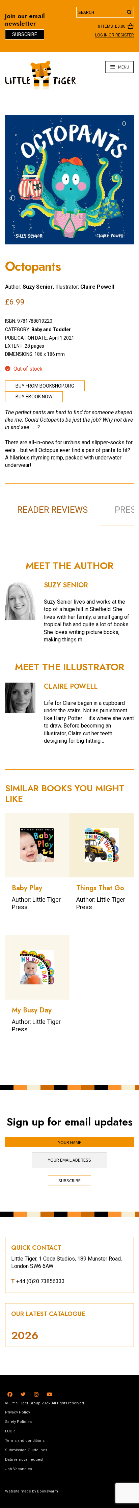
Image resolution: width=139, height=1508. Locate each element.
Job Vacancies (18, 1469)
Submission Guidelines (26, 1450)
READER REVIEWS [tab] (52, 510)
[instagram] (36, 1393)
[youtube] (49, 1393)
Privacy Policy (17, 1412)
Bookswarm (47, 1491)
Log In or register (114, 35)
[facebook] (10, 1393)
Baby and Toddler (51, 329)
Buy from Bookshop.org (45, 386)
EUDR (10, 1431)
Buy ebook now (34, 396)
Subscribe (24, 34)
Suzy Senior (38, 287)
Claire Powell (97, 287)
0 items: (112, 26)
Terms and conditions (25, 1440)
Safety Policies (18, 1422)
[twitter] (23, 1393)
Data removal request (24, 1459)
